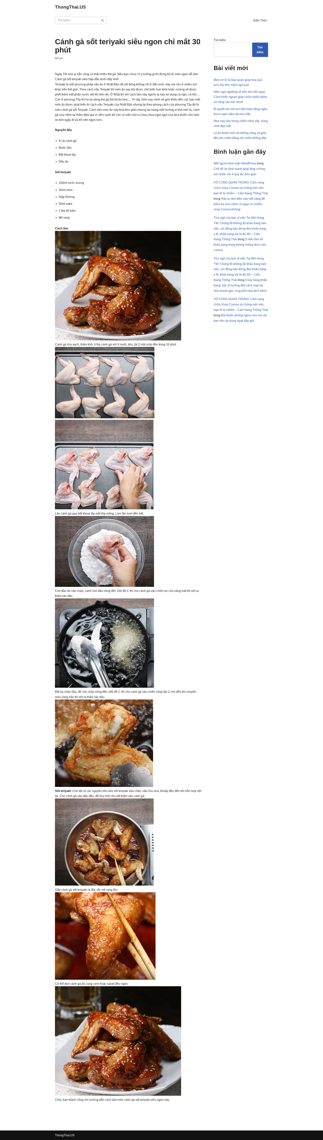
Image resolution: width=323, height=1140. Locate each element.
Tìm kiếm (220, 40)
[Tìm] (103, 20)
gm (61, 58)
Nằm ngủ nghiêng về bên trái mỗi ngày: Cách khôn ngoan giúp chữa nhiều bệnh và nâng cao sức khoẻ (240, 97)
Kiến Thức (260, 20)
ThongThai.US (65, 1135)
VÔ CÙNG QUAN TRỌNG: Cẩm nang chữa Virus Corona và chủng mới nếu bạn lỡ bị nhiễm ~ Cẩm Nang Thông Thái (241, 188)
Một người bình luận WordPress (235, 163)
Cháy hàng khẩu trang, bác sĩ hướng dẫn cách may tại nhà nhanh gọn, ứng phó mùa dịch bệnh (240, 285)
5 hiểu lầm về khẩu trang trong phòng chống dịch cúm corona (240, 245)
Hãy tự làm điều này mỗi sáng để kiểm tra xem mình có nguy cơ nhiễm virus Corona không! (239, 204)
